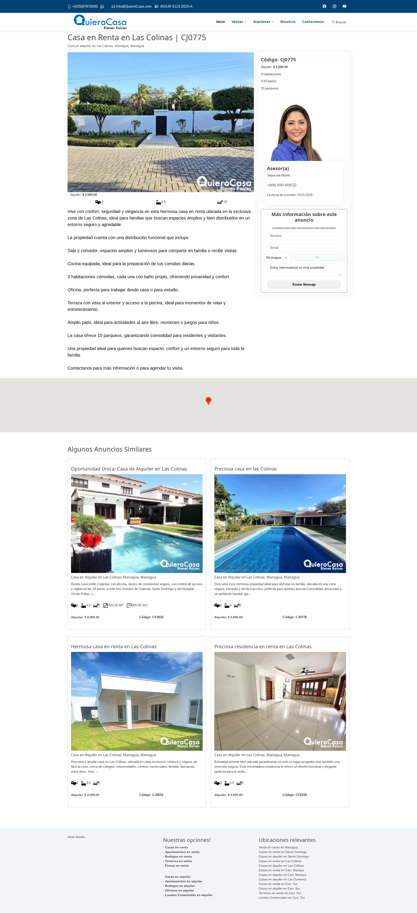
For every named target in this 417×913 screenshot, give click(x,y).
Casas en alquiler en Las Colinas (281, 865)
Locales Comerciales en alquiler (188, 895)
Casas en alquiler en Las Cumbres (282, 879)
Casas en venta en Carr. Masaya (281, 870)
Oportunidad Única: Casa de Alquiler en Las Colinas (129, 468)
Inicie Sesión (76, 837)
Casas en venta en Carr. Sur (278, 884)
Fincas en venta (177, 865)
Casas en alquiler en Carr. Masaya (282, 874)
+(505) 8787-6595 (279, 185)
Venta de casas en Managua (278, 847)
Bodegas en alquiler (180, 886)
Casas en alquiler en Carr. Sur (279, 888)
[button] (82, 122)
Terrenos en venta (178, 861)
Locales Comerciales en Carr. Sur (282, 897)
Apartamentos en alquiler (183, 881)
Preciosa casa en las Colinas (245, 468)
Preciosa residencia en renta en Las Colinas (263, 646)
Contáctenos (313, 22)
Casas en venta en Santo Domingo (283, 852)
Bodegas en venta (178, 856)
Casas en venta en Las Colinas (280, 861)
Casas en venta (176, 847)
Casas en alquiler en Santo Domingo (284, 856)
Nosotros (288, 22)
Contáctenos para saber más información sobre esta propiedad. (304, 227)
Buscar (340, 22)
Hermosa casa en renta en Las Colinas (114, 646)
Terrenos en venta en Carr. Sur (280, 893)
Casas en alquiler (178, 876)
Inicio (220, 22)
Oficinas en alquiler (179, 890)
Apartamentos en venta (182, 852)
